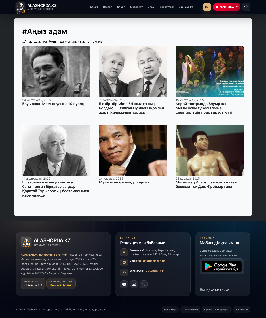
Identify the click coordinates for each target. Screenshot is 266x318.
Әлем (151, 6)
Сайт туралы (190, 309)
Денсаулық (167, 6)
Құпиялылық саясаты (216, 309)
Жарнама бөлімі (60, 285)
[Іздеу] (246, 7)
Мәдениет (136, 6)
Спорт (121, 6)
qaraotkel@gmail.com (152, 260)
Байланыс (242, 309)
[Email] (134, 285)
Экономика (186, 6)
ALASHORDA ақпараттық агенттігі (44, 254)
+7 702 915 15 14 (154, 270)
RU (207, 6)
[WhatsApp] (144, 285)
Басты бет (170, 309)
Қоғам (94, 6)
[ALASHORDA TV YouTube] (124, 285)
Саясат (107, 6)
